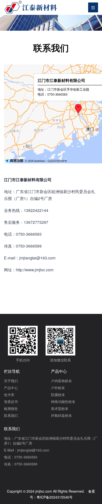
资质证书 (11, 401)
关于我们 (11, 380)
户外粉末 (58, 387)
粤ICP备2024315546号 (55, 497)
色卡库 (9, 394)
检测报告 (11, 408)
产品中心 (11, 387)
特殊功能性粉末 (63, 401)
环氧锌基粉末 (61, 415)
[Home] (31, 7)
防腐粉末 (58, 394)
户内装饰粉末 (61, 380)
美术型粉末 (59, 408)
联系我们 (11, 415)
